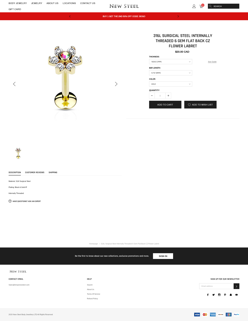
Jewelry (36, 3)
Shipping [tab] (53, 172)
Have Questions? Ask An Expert (26, 201)
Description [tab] (15, 172)
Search (90, 285)
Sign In (163, 256)
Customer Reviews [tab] (34, 172)
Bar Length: (155, 68)
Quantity (154, 90)
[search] (210, 6)
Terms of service (93, 294)
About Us (52, 3)
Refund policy (92, 298)
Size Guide (212, 62)
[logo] (124, 6)
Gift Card (15, 9)
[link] (194, 6)
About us (90, 289)
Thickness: (154, 57)
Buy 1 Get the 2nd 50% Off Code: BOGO (124, 16)
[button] (236, 286)
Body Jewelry (18, 3)
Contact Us (87, 3)
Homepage (93, 244)
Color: (152, 79)
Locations (69, 3)
